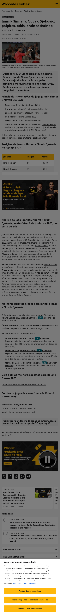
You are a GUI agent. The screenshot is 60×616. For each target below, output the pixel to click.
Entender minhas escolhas (30, 608)
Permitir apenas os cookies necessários (30, 600)
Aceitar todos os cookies (30, 591)
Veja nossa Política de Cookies (24, 583)
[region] (30, 587)
